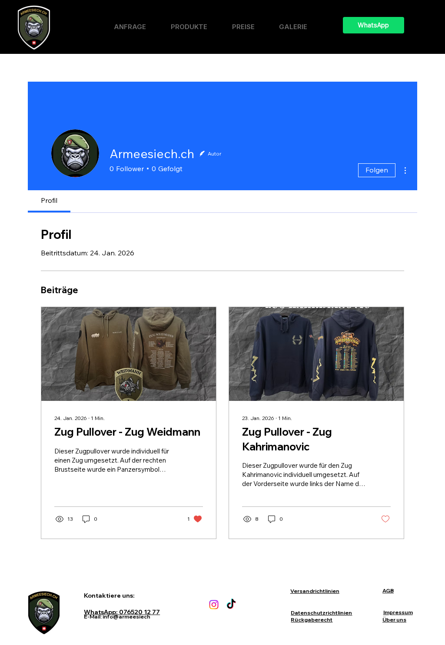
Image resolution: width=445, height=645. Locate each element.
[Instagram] (214, 605)
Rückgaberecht (311, 619)
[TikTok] (231, 605)
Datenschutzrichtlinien (321, 612)
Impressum (398, 612)
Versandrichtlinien (314, 591)
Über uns (394, 619)
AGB (388, 590)
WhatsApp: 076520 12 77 (122, 612)
